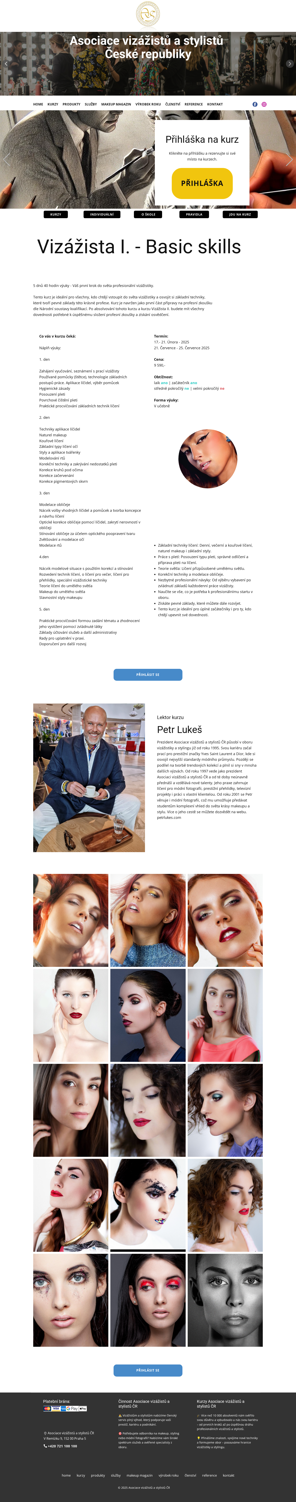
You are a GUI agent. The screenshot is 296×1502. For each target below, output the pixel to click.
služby (116, 1475)
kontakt (228, 1475)
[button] (6, 64)
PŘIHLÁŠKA (202, 183)
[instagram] (264, 104)
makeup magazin (140, 1475)
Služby (91, 104)
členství (190, 1475)
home (66, 1475)
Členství (172, 104)
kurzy (55, 214)
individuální (102, 214)
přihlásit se (147, 674)
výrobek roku (169, 1475)
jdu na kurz (240, 214)
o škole (148, 214)
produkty (98, 1475)
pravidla (194, 214)
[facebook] (255, 104)
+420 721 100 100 (62, 1446)
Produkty (71, 104)
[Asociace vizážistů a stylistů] (148, 16)
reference (209, 1475)
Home (38, 104)
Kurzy (53, 104)
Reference (194, 104)
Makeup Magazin (116, 104)
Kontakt (215, 104)
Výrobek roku (148, 104)
